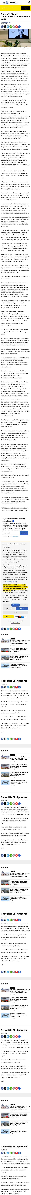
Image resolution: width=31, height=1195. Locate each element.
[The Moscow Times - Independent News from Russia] (10, 2)
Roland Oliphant (6, 22)
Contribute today (25, 8)
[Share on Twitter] (5, 26)
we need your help (11, 581)
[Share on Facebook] (2, 26)
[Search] (27, 2)
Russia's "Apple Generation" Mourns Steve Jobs (15, 16)
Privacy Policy (15, 536)
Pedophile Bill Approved (14, 680)
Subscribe (24, 533)
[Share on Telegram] (8, 26)
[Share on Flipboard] (16, 26)
